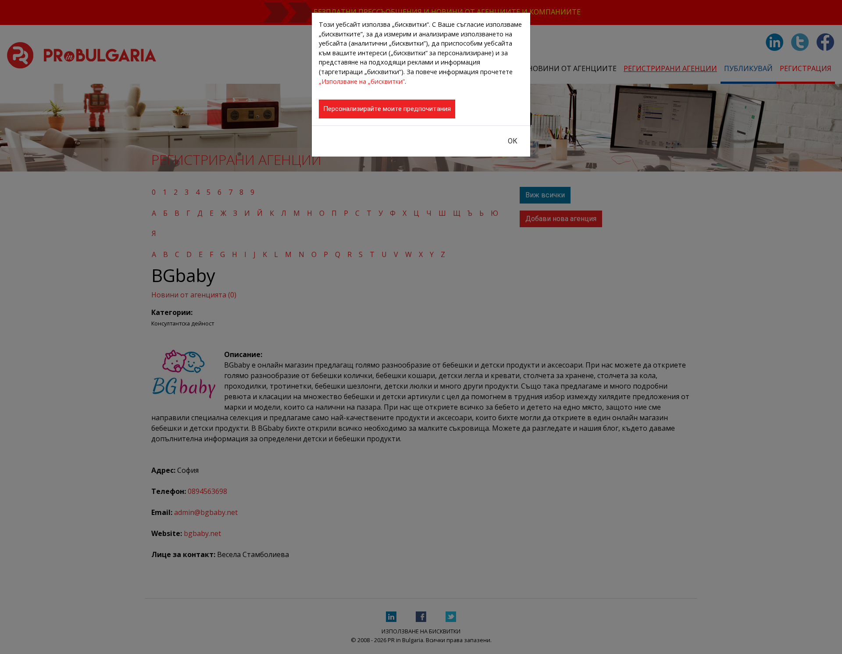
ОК (512, 141)
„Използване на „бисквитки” (362, 81)
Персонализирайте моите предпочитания (387, 109)
